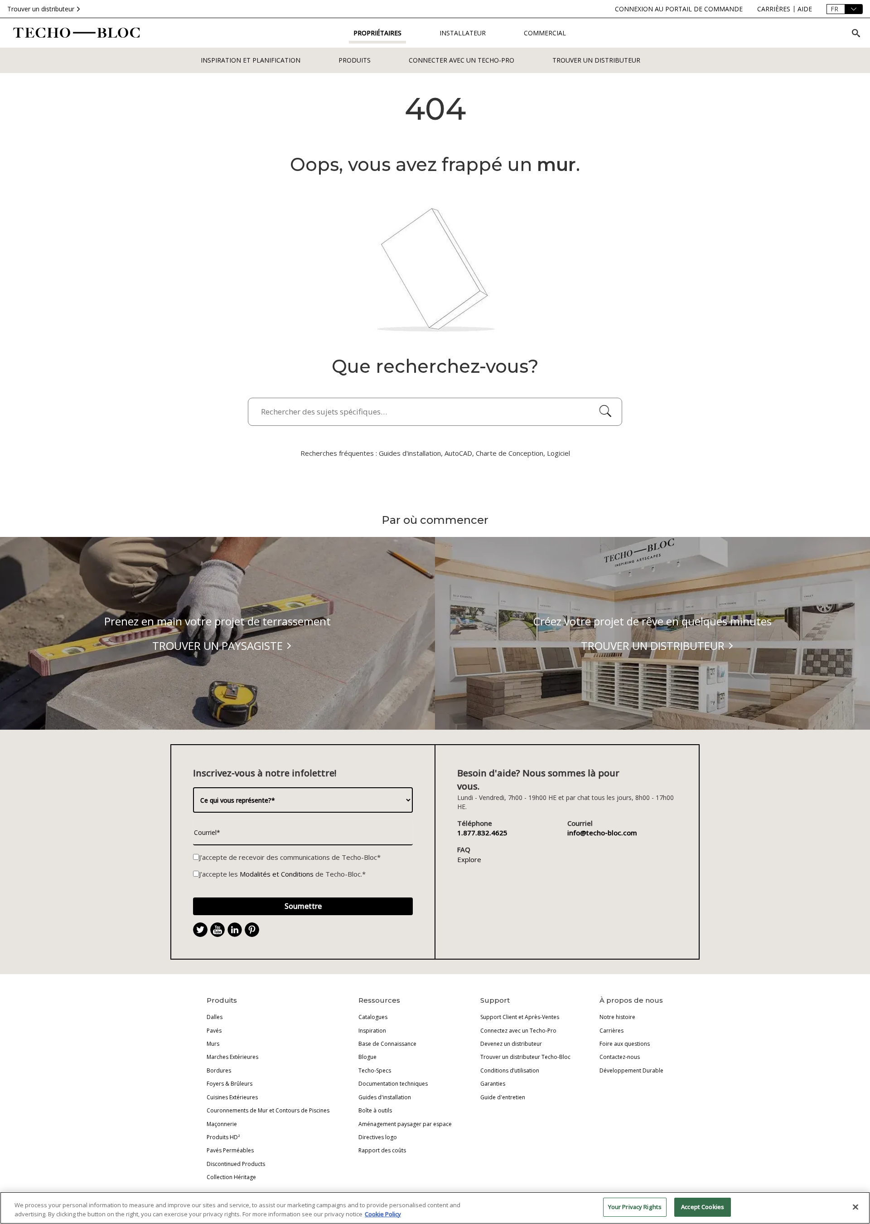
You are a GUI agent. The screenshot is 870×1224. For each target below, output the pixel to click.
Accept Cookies (702, 1207)
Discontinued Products (236, 1164)
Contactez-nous (619, 1057)
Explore (469, 859)
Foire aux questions (624, 1044)
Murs (213, 1044)
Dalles (214, 1017)
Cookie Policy (383, 1214)
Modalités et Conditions (277, 873)
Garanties (492, 1083)
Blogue (367, 1057)
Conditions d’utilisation (509, 1070)
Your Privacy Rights (635, 1207)
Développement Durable (631, 1070)
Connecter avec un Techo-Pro (461, 60)
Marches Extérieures (232, 1057)
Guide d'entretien (502, 1097)
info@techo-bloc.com (602, 832)
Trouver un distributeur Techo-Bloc (525, 1057)
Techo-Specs (374, 1070)
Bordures (219, 1070)
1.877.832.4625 (482, 832)
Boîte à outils (375, 1110)
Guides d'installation (384, 1097)
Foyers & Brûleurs (229, 1083)
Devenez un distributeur (511, 1044)
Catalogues (372, 1017)
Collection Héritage (231, 1177)
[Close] (855, 1207)
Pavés (214, 1030)
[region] (435, 1208)
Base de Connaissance (387, 1044)
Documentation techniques (393, 1083)
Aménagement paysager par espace (405, 1124)
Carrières (611, 1030)
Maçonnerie (222, 1124)
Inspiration (372, 1030)
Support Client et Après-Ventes (519, 1017)
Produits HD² (223, 1137)
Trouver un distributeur (40, 9)
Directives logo (377, 1137)
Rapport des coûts (382, 1150)
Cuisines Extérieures (232, 1097)
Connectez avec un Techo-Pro (518, 1030)
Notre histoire (617, 1017)
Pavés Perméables (230, 1150)
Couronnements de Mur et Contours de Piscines (268, 1110)
